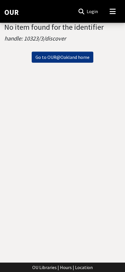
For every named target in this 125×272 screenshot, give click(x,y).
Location (84, 267)
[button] (81, 11)
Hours (66, 267)
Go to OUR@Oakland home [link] (62, 57)
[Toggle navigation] (112, 11)
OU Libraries (44, 267)
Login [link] (93, 11)
